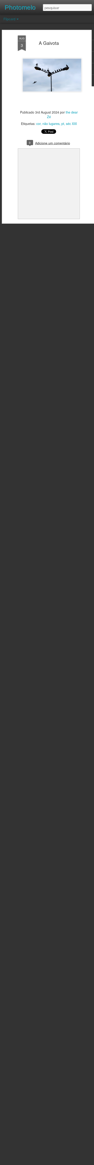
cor (38, 123)
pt (62, 123)
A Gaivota (49, 43)
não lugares (51, 123)
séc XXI (71, 123)
